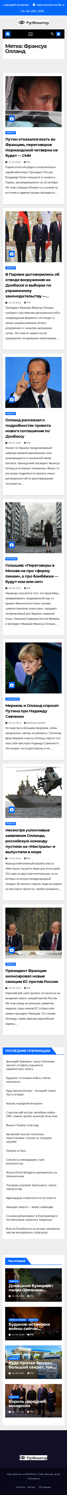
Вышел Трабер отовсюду (22, 1125)
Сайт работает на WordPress (22, 1474)
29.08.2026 (18, 1296)
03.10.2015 (15, 303)
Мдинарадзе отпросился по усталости (31, 1198)
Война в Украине (18, 1320)
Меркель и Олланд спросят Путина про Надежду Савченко (32, 711)
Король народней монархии (24, 1103)
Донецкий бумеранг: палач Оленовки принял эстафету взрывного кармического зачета (30, 1065)
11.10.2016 (15, 162)
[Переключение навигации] (30, 34)
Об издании (45, 1487)
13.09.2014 (15, 858)
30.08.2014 (15, 988)
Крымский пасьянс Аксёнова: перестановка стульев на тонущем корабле (28, 1138)
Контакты (20, 1487)
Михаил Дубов (36, 723)
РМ (28, 162)
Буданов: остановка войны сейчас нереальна (29, 1328)
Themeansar (33, 1478)
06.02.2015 (15, 588)
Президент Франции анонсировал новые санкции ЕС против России (31, 976)
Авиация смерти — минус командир (29, 1207)
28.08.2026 (18, 1373)
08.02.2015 (15, 443)
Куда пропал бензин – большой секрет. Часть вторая (33, 1367)
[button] (52, 33)
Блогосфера (12, 699)
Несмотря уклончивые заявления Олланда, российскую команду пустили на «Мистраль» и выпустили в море (30, 841)
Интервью (11, 559)
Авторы (31, 1487)
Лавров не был (16, 1150)
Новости (10, 133)
